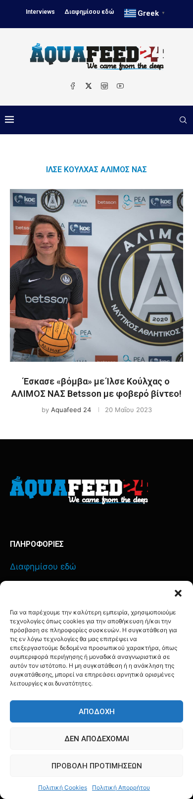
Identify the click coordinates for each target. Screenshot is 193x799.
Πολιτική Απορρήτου (121, 787)
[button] (178, 593)
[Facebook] (72, 85)
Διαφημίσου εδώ (89, 11)
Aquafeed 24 (71, 410)
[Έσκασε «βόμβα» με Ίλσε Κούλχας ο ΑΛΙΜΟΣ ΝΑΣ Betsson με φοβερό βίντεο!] (96, 275)
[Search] (183, 120)
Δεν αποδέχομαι (96, 738)
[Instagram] (104, 85)
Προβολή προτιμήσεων (96, 765)
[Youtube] (120, 85)
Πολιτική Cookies (62, 787)
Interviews (40, 11)
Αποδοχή (97, 711)
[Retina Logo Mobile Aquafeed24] (79, 490)
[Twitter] (88, 85)
